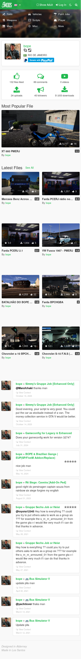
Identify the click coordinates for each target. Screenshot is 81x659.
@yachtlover (24, 604)
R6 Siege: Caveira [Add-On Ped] (45, 482)
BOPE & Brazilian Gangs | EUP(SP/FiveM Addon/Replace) (37, 456)
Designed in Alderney (14, 646)
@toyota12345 (25, 511)
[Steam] (29, 50)
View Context (25, 392)
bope (27, 45)
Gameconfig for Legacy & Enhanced (48, 433)
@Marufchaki (24, 388)
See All (29, 167)
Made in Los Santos (13, 650)
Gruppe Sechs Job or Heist (42, 507)
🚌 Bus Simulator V (37, 579)
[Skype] (25, 50)
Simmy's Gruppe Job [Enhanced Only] (49, 384)
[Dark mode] (70, 4)
